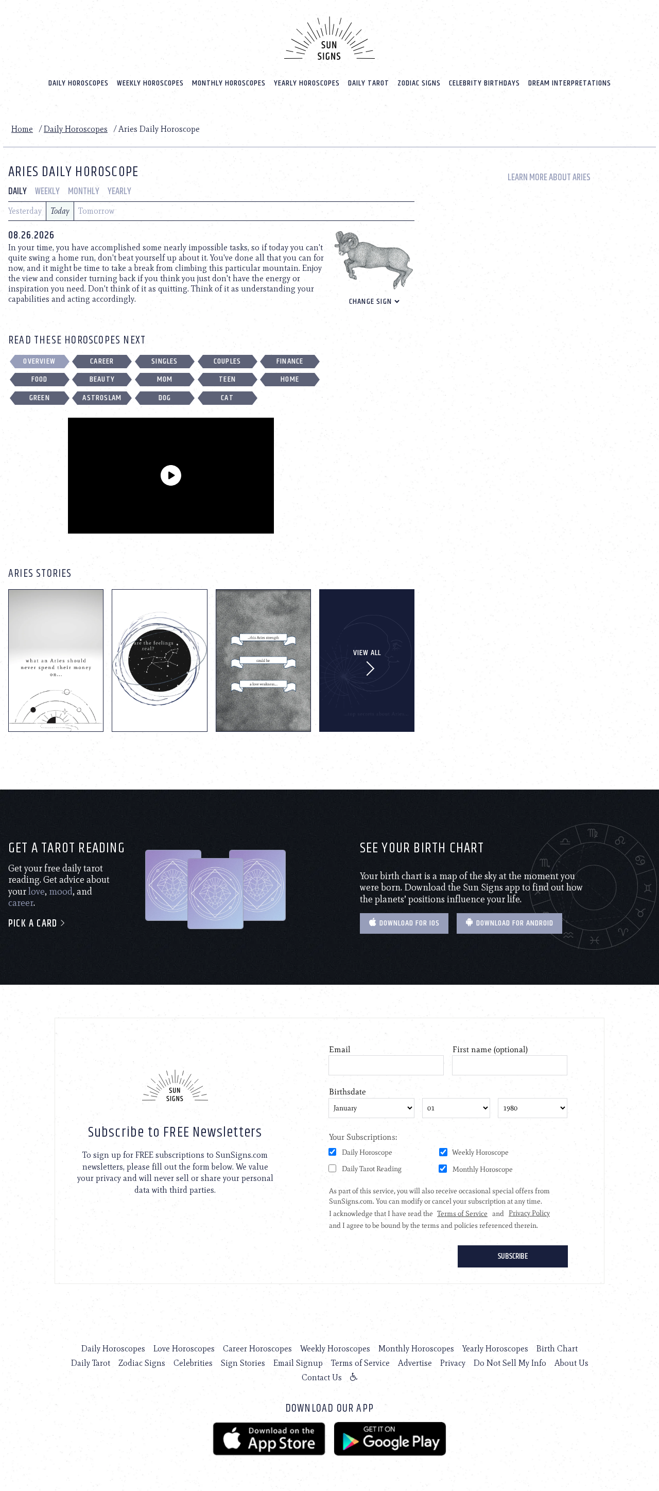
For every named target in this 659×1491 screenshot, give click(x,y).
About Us (571, 1363)
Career (102, 361)
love (36, 891)
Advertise (415, 1363)
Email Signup (298, 1363)
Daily (17, 191)
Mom (165, 379)
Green (39, 397)
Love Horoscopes (184, 1348)
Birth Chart (557, 1348)
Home (22, 129)
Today (60, 211)
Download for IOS (408, 923)
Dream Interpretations (569, 83)
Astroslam (102, 397)
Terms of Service (360, 1363)
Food (39, 379)
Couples (227, 361)
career (20, 903)
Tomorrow (96, 211)
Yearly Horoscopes (307, 83)
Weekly (47, 191)
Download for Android (513, 923)
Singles (164, 361)
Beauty (102, 379)
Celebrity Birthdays (484, 83)
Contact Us (322, 1377)
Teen (227, 379)
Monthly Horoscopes (229, 83)
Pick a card (34, 924)
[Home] (329, 38)
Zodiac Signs (419, 83)
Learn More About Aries (549, 178)
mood (61, 891)
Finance (289, 361)
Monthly (83, 191)
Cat (227, 397)
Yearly (119, 191)
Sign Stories (243, 1363)
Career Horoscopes (257, 1348)
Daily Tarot (368, 83)
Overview (39, 361)
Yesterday (25, 211)
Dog (165, 397)
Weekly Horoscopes (150, 83)
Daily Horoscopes (78, 83)
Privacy (452, 1363)
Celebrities (193, 1363)
